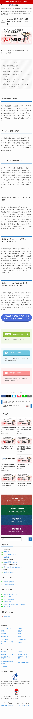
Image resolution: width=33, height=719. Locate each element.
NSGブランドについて (24, 705)
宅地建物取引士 (22, 639)
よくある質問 (7, 596)
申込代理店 (4, 666)
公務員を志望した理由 (11, 66)
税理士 (3, 631)
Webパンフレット (9, 606)
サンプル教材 (7, 601)
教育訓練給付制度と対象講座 (7, 662)
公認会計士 (21, 628)
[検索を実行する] (30, 539)
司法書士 (3, 633)
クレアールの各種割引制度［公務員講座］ (15, 604)
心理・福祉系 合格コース (10, 554)
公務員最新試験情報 (9, 582)
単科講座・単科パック (10, 572)
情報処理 (20, 643)
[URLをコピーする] (29, 396)
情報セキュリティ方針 (7, 654)
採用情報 (20, 651)
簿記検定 (20, 631)
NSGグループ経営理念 (7, 705)
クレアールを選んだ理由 (12, 68)
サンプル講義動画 (9, 599)
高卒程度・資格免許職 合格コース (13, 567)
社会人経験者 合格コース (10, 562)
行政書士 (20, 636)
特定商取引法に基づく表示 (24, 658)
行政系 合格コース (9, 552)
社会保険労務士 (5, 636)
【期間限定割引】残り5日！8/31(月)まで (16, 1)
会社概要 (3, 651)
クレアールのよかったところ (13, 71)
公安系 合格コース (9, 557)
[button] (3, 396)
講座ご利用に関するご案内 (11, 594)
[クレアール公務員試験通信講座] (16, 5)
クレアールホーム (6, 628)
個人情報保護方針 (22, 654)
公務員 (19, 633)
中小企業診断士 (5, 639)
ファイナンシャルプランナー (7, 643)
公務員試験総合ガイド (10, 584)
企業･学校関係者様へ (23, 662)
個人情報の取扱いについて (7, 658)
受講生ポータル (8, 616)
